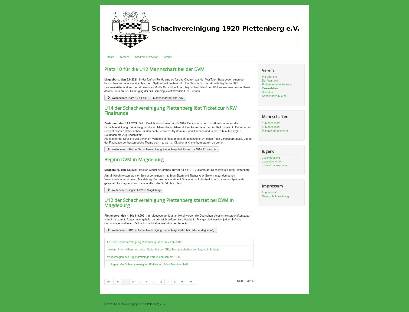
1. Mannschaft (271, 123)
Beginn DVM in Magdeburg (134, 159)
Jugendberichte (271, 161)
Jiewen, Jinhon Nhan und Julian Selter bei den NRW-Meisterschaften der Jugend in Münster (163, 249)
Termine (125, 57)
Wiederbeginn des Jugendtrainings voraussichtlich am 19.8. (143, 257)
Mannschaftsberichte (275, 130)
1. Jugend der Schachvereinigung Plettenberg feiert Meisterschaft (147, 264)
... (154, 282)
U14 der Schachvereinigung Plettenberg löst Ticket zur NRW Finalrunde (170, 110)
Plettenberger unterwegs (277, 84)
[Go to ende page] (191, 282)
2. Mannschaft (271, 127)
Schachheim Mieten (274, 96)
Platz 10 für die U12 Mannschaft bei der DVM (154, 69)
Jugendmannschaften (275, 165)
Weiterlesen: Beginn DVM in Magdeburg (136, 190)
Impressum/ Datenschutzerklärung (275, 194)
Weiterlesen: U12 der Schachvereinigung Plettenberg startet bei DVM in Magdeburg (162, 230)
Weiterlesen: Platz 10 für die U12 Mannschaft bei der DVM (147, 98)
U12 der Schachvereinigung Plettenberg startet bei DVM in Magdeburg (169, 202)
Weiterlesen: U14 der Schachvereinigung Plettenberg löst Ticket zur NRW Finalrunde (163, 149)
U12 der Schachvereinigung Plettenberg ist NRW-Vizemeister (144, 242)
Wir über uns (270, 77)
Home (110, 57)
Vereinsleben (270, 88)
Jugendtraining (271, 158)
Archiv (168, 57)
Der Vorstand (270, 80)
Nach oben (298, 304)
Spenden (267, 92)
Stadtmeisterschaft (146, 57)
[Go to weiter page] (182, 282)
